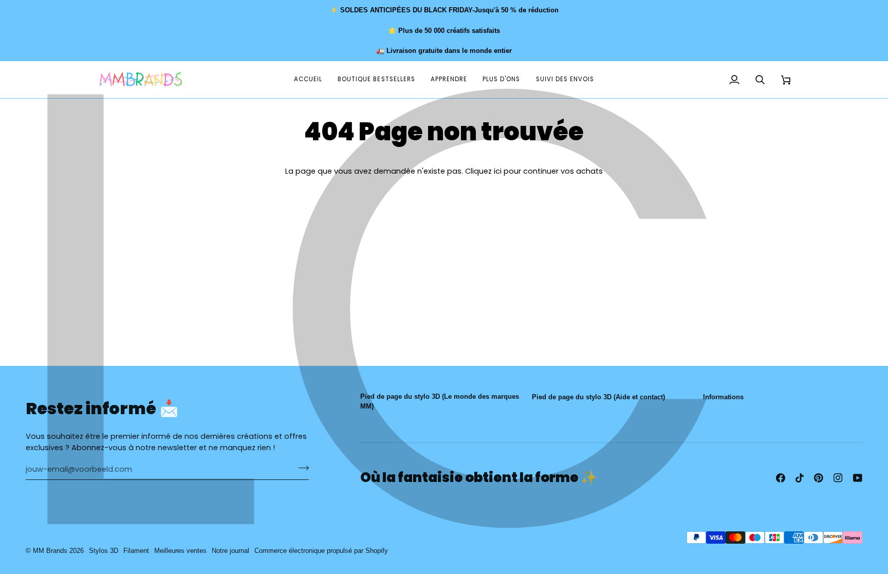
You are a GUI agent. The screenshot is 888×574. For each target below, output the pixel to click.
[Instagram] (838, 478)
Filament (136, 550)
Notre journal (230, 550)
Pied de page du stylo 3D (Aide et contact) (598, 397)
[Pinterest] (818, 478)
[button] (449, 80)
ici (498, 171)
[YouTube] (857, 478)
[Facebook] (780, 478)
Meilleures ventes (180, 550)
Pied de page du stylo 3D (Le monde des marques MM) (439, 402)
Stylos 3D (103, 550)
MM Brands (50, 550)
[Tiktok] (799, 478)
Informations (723, 397)
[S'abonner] (300, 468)
